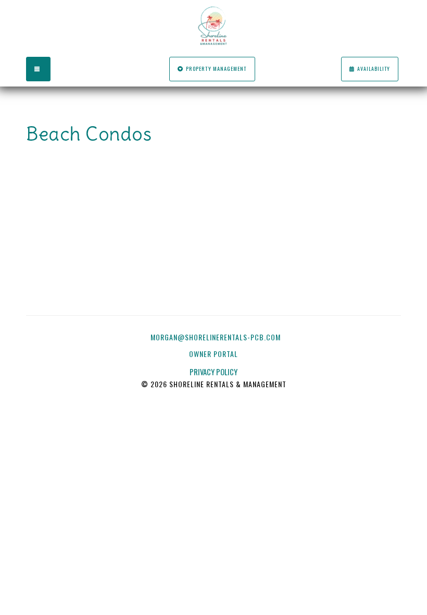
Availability (373, 68)
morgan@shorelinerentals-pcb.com (215, 336)
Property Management (216, 68)
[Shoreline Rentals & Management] (213, 26)
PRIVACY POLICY (213, 371)
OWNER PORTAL (214, 353)
